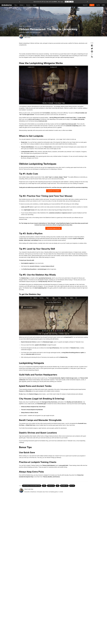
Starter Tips (51, 485)
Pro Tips (72, 485)
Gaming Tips (22, 26)
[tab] (85, 5)
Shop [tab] (15, 5)
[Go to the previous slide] (19, 1)
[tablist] (23, 5)
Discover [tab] (28, 5)
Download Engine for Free (53, 228)
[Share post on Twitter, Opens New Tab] (92, 49)
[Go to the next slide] (87, 1)
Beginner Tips (64, 485)
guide (44, 485)
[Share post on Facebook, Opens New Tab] (92, 46)
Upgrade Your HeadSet (54, 190)
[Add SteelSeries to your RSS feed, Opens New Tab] (92, 57)
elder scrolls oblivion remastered (31, 485)
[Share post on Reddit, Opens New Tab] (92, 51)
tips (58, 485)
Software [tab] (21, 5)
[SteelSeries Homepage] (7, 5)
